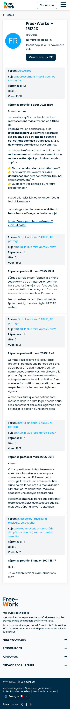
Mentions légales (12, 688)
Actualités (24, 71)
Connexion (47, 5)
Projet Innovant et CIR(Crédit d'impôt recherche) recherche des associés (30, 532)
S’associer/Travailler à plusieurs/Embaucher (27, 521)
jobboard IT (34, 625)
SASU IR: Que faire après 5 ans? (36, 247)
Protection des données (16, 691)
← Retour (8, 15)
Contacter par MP (41, 57)
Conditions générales (37, 688)
